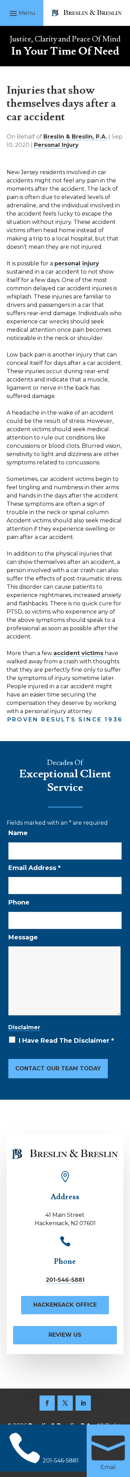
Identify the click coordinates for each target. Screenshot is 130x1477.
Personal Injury (56, 145)
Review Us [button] (65, 1335)
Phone (18, 902)
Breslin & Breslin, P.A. (75, 136)
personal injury (76, 263)
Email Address (34, 868)
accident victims (78, 653)
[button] (21, 13)
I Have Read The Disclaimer (66, 1040)
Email (108, 1467)
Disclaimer (24, 1027)
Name (18, 833)
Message (23, 937)
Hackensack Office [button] (65, 1304)
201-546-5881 (65, 1280)
